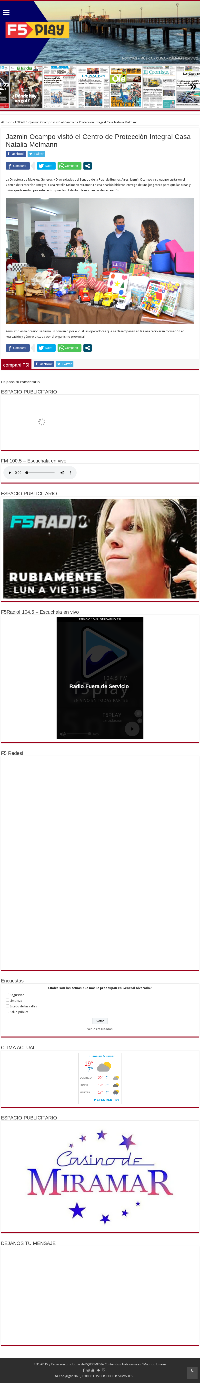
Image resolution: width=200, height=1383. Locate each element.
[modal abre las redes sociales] (87, 166)
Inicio (8, 122)
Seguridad (17, 995)
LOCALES (21, 122)
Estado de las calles (23, 1006)
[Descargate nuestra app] (98, 1370)
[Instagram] (88, 1370)
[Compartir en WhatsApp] (69, 166)
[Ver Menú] (6, 13)
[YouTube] (93, 1370)
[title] (192, 1373)
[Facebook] (83, 1370)
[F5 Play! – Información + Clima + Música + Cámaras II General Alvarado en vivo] (100, 32)
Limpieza (16, 1001)
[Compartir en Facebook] (18, 166)
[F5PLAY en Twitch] (103, 1370)
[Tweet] (46, 166)
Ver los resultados (99, 1029)
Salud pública (19, 1012)
